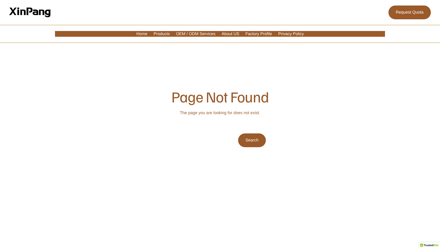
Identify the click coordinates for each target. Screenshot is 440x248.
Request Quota (410, 12)
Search (251, 140)
